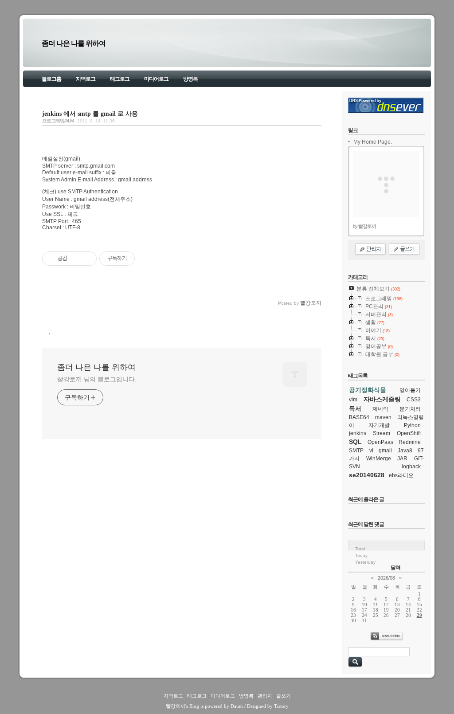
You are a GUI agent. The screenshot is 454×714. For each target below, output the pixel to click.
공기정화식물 (367, 389)
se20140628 (366, 475)
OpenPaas (380, 442)
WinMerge (378, 458)
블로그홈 (51, 79)
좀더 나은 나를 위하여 (74, 43)
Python (412, 425)
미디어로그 (156, 79)
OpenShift (409, 433)
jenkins (357, 433)
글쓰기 (283, 695)
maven (383, 417)
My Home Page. (372, 142)
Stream (381, 433)
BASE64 (359, 417)
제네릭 (380, 409)
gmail (385, 450)
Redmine (410, 442)
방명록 (190, 79)
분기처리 (410, 409)
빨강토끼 (175, 706)
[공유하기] (75, 258)
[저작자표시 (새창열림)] (139, 258)
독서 (355, 408)
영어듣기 (410, 390)
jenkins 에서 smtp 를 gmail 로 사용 (90, 113)
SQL (355, 441)
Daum (237, 706)
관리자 (265, 695)
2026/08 (386, 578)
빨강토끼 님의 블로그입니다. (97, 379)
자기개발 (379, 425)
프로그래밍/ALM (58, 120)
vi (371, 450)
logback (411, 466)
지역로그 (85, 79)
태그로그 (119, 79)
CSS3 (414, 399)
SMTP (356, 450)
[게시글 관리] (86, 258)
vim (353, 399)
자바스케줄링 (382, 399)
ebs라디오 (401, 475)
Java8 (405, 450)
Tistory (281, 706)
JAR (402, 458)
